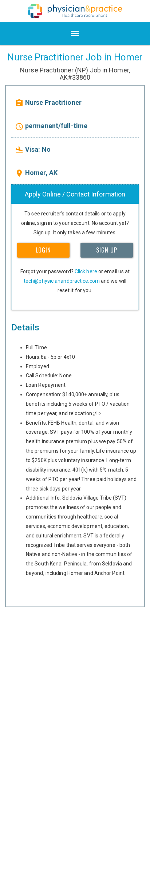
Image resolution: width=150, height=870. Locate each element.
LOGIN (43, 250)
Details (25, 327)
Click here (86, 271)
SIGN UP (106, 250)
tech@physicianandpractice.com (62, 281)
